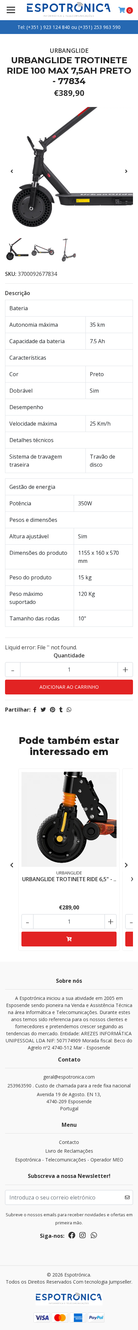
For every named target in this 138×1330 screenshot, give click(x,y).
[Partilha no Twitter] (43, 709)
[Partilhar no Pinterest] (52, 709)
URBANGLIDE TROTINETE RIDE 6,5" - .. (69, 879)
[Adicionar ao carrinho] (69, 939)
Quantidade (69, 655)
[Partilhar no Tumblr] (61, 709)
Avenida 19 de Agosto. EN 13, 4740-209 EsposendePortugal (69, 1101)
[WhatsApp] (93, 1236)
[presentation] (11, 171)
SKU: (10, 274)
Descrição (17, 293)
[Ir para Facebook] (71, 1236)
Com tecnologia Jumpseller (102, 1282)
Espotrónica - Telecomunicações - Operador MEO (69, 1159)
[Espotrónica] (69, 10)
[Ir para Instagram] (82, 1236)
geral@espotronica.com (69, 1077)
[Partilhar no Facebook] (35, 709)
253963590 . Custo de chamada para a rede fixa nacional (69, 1085)
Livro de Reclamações (69, 1151)
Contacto (69, 1142)
